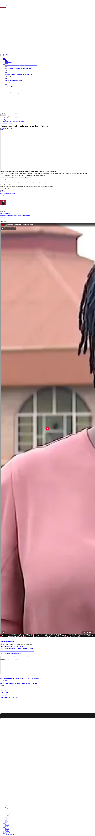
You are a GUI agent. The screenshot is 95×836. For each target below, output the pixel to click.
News (4, 64)
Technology (7, 815)
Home (4, 58)
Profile (6, 60)
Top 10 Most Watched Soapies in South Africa (10, 653)
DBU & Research (6, 108)
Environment (7, 816)
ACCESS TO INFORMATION (8, 111)
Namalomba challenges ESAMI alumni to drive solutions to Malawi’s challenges (18, 683)
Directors (6, 61)
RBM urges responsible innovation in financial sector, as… (18, 68)
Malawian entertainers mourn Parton (13, 80)
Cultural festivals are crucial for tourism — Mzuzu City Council (10, 197)
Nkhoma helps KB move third (5, 213)
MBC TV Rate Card (6, 109)
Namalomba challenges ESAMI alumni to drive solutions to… (19, 74)
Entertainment (7, 813)
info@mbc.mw (7, 715)
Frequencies (7, 102)
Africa (6, 817)
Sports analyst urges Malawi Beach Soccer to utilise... (12, 646)
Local (6, 66)
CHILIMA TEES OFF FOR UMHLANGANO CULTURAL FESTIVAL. (16, 648)
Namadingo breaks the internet (7, 641)
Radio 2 (4, 104)
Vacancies (4, 4)
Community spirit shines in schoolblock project (7, 193)
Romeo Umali (4, 128)
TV (3, 96)
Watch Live (7, 97)
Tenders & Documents (6, 5)
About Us (4, 59)
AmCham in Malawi (9, 86)
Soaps (6, 99)
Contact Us (5, 110)
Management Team (8, 62)
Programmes (7, 98)
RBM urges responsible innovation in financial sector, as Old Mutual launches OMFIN (19, 678)
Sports (6, 812)
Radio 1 (4, 100)
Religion (6, 814)
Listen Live (7, 101)
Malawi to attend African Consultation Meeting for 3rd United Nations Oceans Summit (15, 215)
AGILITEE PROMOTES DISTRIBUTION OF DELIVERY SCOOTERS (17, 651)
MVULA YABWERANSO (4, 217)
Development (2, 123)
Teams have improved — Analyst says (13, 92)
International (7, 818)
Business (6, 811)
